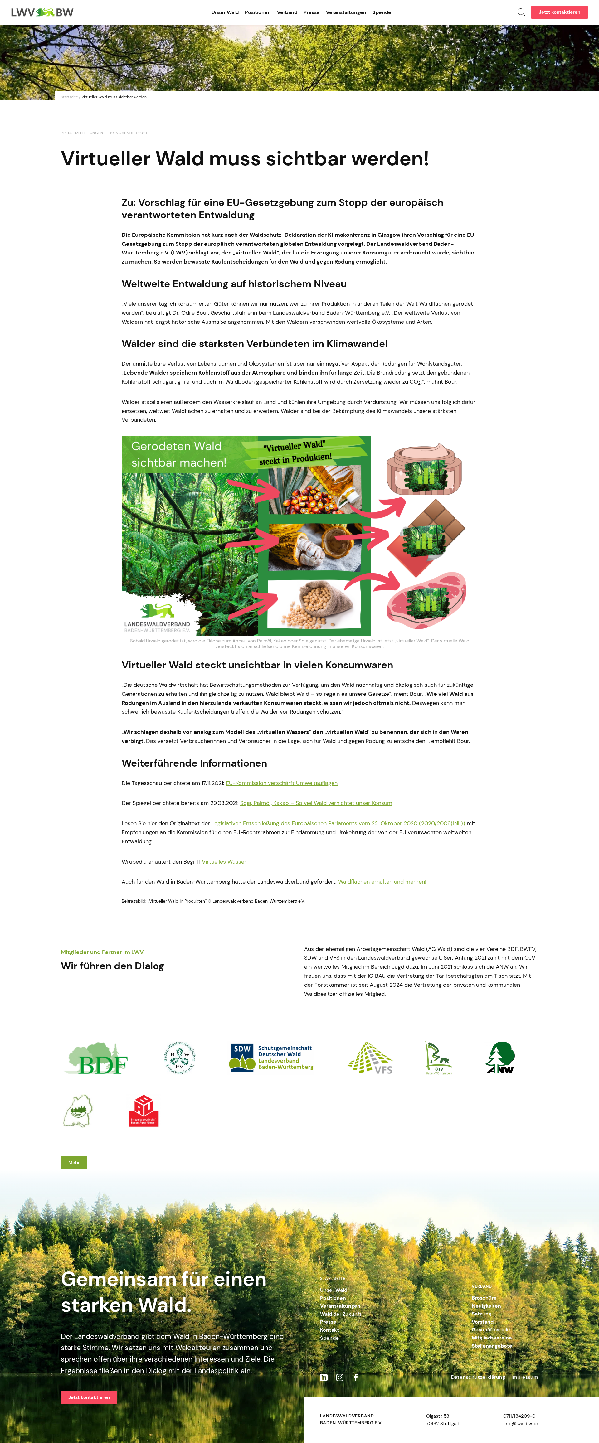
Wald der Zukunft (341, 1314)
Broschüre (484, 1298)
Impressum (524, 1377)
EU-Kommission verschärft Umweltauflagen (282, 783)
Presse (312, 12)
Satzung (481, 1313)
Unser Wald (225, 12)
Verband (287, 12)
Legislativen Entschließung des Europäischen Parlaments (285, 823)
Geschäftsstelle (491, 1329)
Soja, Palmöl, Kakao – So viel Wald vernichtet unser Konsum (316, 803)
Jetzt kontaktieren (559, 12)
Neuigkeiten (486, 1306)
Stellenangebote (492, 1346)
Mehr (74, 1163)
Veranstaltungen (346, 12)
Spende (382, 12)
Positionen (258, 12)
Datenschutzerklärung (478, 1377)
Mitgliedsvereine (492, 1337)
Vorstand (483, 1322)
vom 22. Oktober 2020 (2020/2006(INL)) (412, 823)
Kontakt (329, 1330)
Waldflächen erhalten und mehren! (382, 881)
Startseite (69, 96)
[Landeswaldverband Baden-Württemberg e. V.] (42, 12)
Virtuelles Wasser (224, 861)
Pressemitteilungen (82, 132)
